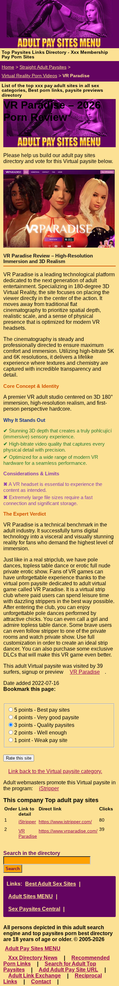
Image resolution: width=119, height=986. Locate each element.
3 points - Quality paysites (44, 725)
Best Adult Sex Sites (50, 884)
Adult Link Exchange (34, 975)
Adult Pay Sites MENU (32, 948)
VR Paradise (85, 672)
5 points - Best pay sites (42, 710)
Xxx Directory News (33, 958)
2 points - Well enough (40, 732)
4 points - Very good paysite (46, 717)
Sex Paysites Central (34, 909)
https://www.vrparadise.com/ (68, 830)
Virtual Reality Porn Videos (29, 75)
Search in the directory (31, 853)
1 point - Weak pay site (40, 740)
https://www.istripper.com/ (65, 821)
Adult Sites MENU (30, 896)
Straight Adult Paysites (43, 67)
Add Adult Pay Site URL (68, 969)
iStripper (49, 788)
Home (8, 67)
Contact (41, 981)
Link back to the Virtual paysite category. (55, 771)
